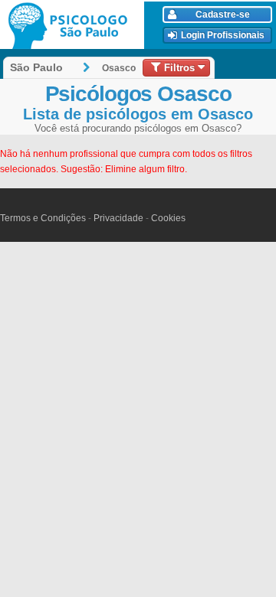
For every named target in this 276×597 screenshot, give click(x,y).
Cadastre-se (223, 14)
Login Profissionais (222, 35)
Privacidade (118, 218)
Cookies (168, 218)
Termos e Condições (43, 218)
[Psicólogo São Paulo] (74, 25)
